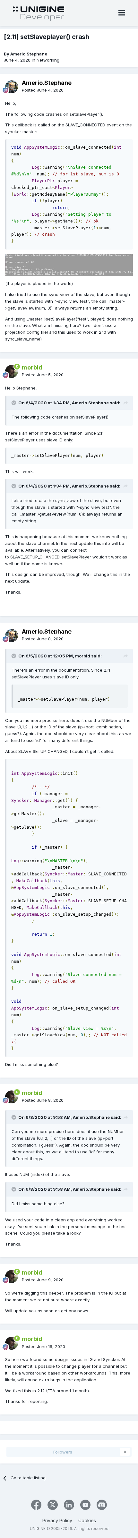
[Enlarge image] (69, 264)
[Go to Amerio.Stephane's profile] (11, 86)
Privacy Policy (57, 1520)
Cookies (87, 1520)
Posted (43, 90)
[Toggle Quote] (14, 402)
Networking (48, 60)
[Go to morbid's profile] (11, 371)
